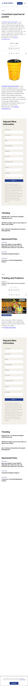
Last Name (8, 135)
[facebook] (9, 53)
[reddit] (16, 53)
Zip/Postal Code (9, 161)
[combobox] (14, 169)
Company (7, 151)
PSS (17, 43)
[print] (25, 53)
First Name (8, 129)
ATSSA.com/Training (10, 327)
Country (7, 167)
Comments (7, 173)
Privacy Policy (22, 679)
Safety (3, 10)
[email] (18, 53)
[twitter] (14, 53)
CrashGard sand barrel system (9, 22)
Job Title (7, 156)
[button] (3, 3)
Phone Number (8, 145)
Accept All (14, 683)
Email (6, 140)
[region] (14, 681)
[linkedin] (11, 53)
